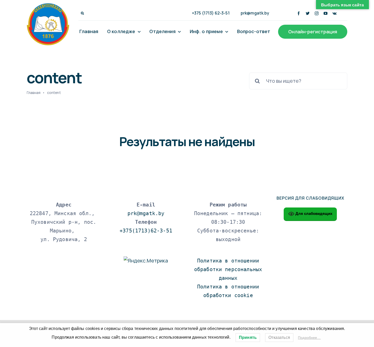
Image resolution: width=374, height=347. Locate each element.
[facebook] (298, 13)
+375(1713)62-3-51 (146, 231)
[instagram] (317, 13)
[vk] (335, 13)
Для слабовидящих (313, 213)
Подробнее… (309, 338)
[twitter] (308, 13)
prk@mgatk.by (146, 213)
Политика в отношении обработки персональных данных (229, 269)
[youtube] (325, 13)
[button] (82, 13)
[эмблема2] (48, 5)
